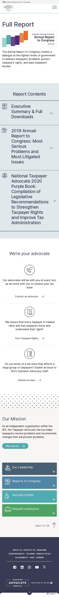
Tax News (30, 554)
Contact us (29, 550)
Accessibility (21, 557)
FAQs (32, 557)
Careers (40, 557)
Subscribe (41, 550)
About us (17, 550)
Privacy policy (43, 554)
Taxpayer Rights (16, 554)
